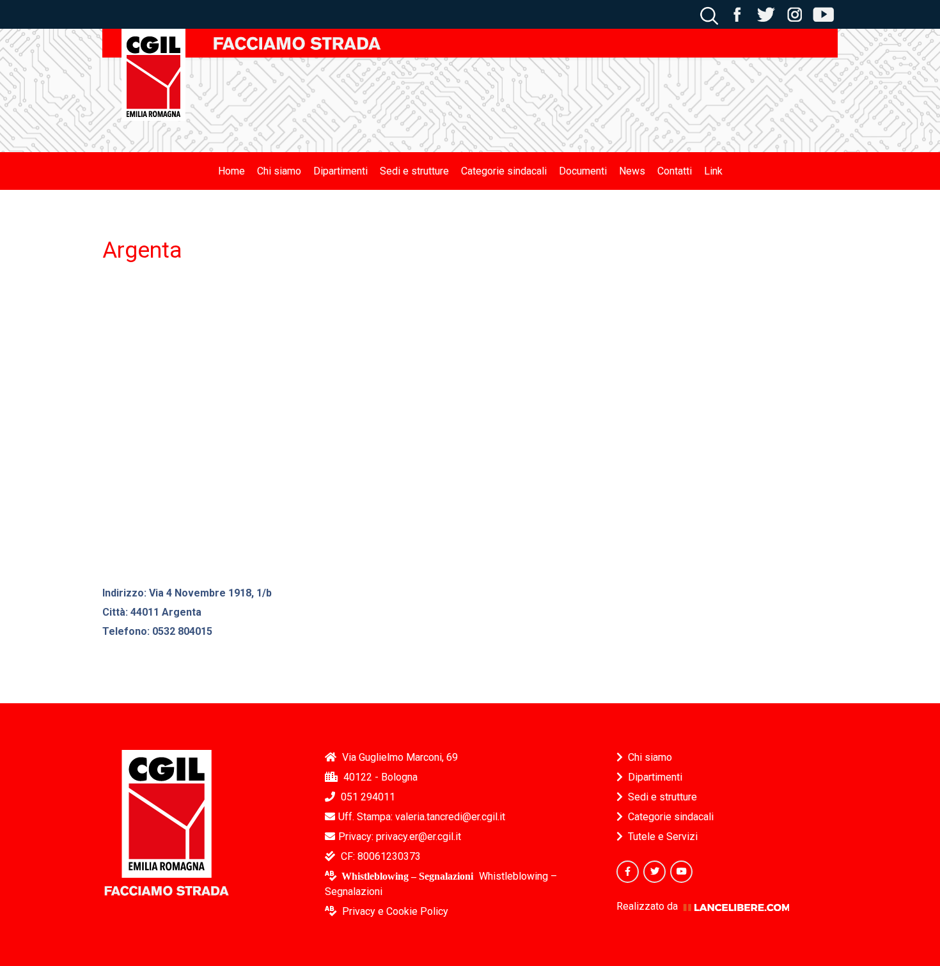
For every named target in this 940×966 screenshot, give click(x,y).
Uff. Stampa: (421, 817)
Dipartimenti (655, 777)
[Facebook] (627, 872)
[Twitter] (654, 872)
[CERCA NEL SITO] (709, 14)
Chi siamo (650, 757)
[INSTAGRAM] (794, 14)
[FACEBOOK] (737, 14)
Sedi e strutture (662, 797)
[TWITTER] (765, 14)
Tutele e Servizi (663, 836)
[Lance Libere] (736, 906)
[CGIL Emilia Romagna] (153, 75)
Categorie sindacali (671, 817)
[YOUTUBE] (823, 14)
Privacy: (399, 836)
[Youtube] (681, 872)
